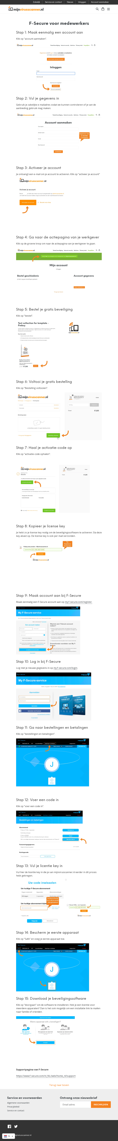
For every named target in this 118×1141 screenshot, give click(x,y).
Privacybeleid (13, 1106)
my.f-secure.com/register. (78, 601)
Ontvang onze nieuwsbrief (78, 1098)
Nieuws (70, 2)
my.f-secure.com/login (65, 667)
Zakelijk (36, 2)
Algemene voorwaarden (18, 1102)
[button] (8, 1136)
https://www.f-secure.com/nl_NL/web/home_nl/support (46, 1075)
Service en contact (53, 2)
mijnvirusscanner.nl (22, 1135)
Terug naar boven (59, 1085)
